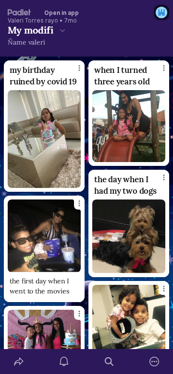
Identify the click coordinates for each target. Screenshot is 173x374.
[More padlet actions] (154, 361)
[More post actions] (73, 72)
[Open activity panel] (64, 361)
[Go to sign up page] (161, 12)
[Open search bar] (109, 361)
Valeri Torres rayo (33, 20)
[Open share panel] (19, 361)
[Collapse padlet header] (62, 30)
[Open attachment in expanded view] (44, 139)
